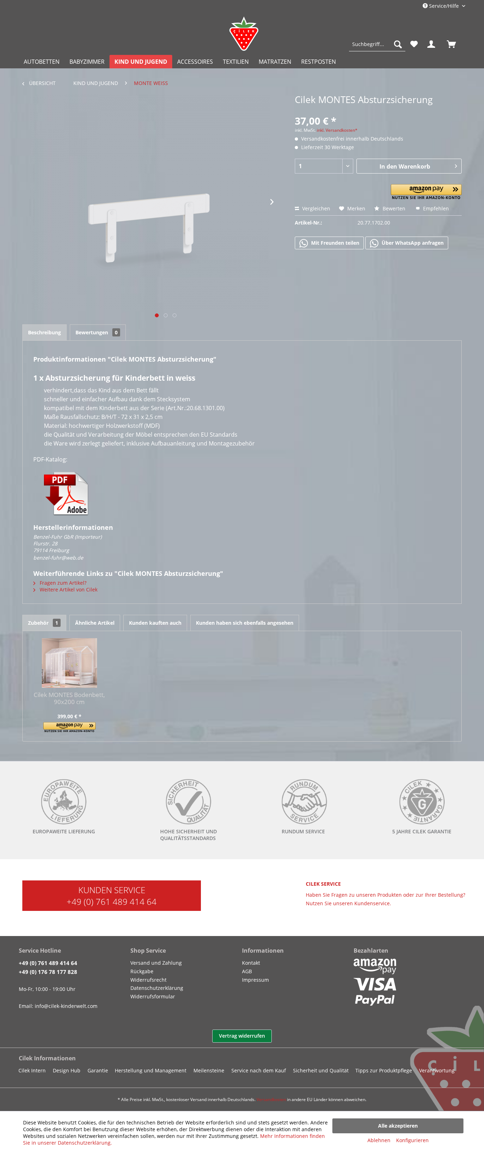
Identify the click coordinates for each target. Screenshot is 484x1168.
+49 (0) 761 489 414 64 (112, 901)
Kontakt (251, 962)
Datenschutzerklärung (156, 988)
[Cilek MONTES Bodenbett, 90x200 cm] (69, 663)
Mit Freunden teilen (334, 242)
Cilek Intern (32, 1070)
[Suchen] (397, 44)
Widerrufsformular (152, 996)
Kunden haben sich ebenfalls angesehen (244, 622)
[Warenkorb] (454, 44)
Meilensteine (208, 1070)
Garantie (98, 1070)
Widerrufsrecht (148, 979)
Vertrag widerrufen (242, 1035)
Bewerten (394, 208)
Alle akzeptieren (398, 1125)
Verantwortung (437, 1070)
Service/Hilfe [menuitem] (444, 5)
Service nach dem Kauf (258, 1070)
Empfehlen (435, 208)
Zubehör (43, 622)
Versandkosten (271, 1099)
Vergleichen (315, 208)
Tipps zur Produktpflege (383, 1070)
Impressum (255, 979)
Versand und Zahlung (156, 962)
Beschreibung (44, 332)
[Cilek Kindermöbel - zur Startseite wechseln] (243, 33)
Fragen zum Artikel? (62, 582)
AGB (247, 971)
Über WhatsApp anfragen (412, 242)
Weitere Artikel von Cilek (67, 589)
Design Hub (66, 1070)
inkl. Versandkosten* (337, 130)
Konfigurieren (412, 1140)
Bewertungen (96, 332)
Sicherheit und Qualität (321, 1070)
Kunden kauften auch (155, 622)
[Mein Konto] (432, 44)
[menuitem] (377, 44)
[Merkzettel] (414, 44)
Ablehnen (378, 1140)
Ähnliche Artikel (94, 622)
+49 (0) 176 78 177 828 (48, 971)
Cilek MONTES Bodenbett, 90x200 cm (69, 698)
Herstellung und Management (150, 1070)
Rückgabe (141, 971)
